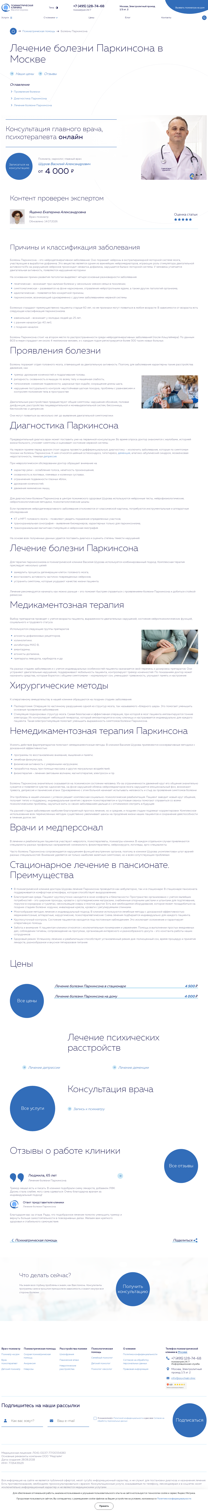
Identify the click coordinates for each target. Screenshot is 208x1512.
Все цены (27, 1001)
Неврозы (29, 1369)
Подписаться (189, 1420)
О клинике (129, 1349)
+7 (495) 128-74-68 (186, 1358)
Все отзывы (181, 1166)
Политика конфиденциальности (140, 1354)
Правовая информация (135, 1369)
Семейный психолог (102, 1358)
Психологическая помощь (102, 1350)
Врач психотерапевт (9, 1362)
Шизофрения (67, 1354)
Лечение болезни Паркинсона (33, 105)
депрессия (50, 456)
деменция (124, 453)
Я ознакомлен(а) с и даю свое (131, 1419)
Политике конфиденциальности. (174, 1499)
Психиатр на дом (10, 1354)
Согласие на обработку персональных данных (136, 1362)
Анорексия (30, 1363)
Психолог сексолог (101, 1369)
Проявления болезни (27, 92)
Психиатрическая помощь (38, 31)
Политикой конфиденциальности (128, 1418)
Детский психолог (101, 1363)
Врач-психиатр (10, 1349)
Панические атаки (69, 1360)
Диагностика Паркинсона (30, 98)
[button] (120, 1176)
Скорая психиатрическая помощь (37, 1356)
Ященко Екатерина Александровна (57, 212)
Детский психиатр (10, 1369)
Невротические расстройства (68, 1367)
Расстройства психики (73, 1349)
